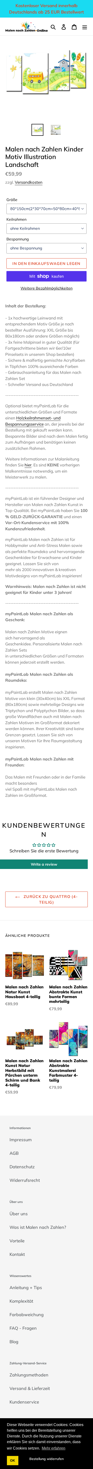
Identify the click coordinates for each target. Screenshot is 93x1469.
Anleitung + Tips (26, 1287)
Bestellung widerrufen (46, 1459)
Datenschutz (22, 1166)
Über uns (19, 1213)
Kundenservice (24, 1402)
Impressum (21, 1139)
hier (28, 464)
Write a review (44, 864)
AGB (14, 1153)
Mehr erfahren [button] (53, 1448)
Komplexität (21, 1301)
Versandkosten (28, 182)
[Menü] (84, 26)
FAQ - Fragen (23, 1328)
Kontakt (17, 1254)
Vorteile (17, 1241)
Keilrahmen (16, 219)
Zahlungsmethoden (29, 1375)
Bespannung (17, 239)
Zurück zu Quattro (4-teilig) (50, 899)
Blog (14, 1341)
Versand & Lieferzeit (30, 1388)
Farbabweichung (27, 1314)
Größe (11, 199)
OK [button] (12, 1460)
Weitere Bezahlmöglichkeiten (46, 288)
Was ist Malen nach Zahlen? (38, 1227)
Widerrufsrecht (25, 1180)
